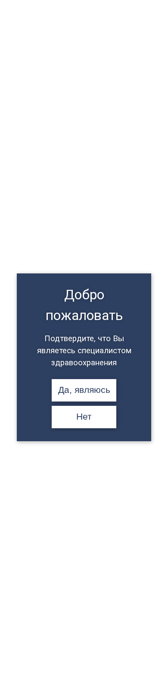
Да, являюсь (84, 390)
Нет (84, 416)
